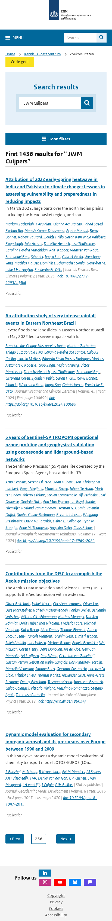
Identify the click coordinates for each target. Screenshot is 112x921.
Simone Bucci (45, 668)
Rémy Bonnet (87, 378)
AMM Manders (73, 771)
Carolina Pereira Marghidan (26, 250)
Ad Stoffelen (30, 655)
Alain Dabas (50, 629)
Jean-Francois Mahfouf (34, 636)
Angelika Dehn (61, 527)
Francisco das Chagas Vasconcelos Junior (35, 345)
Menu (18, 37)
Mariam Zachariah (19, 224)
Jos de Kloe (72, 649)
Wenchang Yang (31, 384)
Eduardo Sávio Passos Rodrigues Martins (73, 358)
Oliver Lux (90, 603)
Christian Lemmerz (67, 603)
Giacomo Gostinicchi (72, 668)
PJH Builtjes (64, 784)
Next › (65, 838)
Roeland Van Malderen (38, 507)
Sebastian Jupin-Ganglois (48, 662)
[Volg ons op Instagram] (45, 882)
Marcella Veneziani (19, 668)
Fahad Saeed (93, 224)
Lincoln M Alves (29, 358)
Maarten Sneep (56, 488)
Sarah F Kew (65, 378)
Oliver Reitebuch (17, 603)
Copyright (56, 895)
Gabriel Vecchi (72, 256)
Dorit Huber (28, 623)
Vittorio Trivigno (43, 688)
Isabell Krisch (41, 603)
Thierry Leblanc (33, 494)
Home (10, 54)
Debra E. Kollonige (67, 520)
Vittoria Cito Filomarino (39, 616)
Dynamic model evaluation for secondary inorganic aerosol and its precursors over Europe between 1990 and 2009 (55, 741)
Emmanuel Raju (17, 256)
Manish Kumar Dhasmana (44, 230)
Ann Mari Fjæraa (56, 501)
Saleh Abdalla (15, 642)
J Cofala (48, 784)
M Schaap (29, 771)
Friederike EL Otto (48, 269)
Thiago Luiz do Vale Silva (24, 352)
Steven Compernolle (62, 494)
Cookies (56, 908)
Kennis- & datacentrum (42, 54)
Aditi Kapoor (58, 250)
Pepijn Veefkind (31, 488)
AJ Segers (93, 771)
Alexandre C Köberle (20, 365)
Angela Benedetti (85, 642)
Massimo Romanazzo (73, 688)
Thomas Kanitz (48, 675)
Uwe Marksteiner (18, 610)
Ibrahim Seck (63, 636)
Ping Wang (49, 655)
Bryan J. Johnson (68, 514)
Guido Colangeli (17, 688)
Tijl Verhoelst (88, 494)
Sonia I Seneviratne (90, 263)
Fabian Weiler (79, 610)
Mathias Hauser (26, 263)
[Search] (102, 38)
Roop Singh (14, 243)
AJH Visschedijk (17, 778)
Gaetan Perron (16, 662)
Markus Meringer (71, 616)
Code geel (20, 61)
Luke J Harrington (19, 269)
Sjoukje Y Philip (43, 378)
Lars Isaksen (36, 642)
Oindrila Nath (30, 501)
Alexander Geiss (73, 675)
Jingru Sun (52, 256)
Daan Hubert (62, 481)
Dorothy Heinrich (57, 243)
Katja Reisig (30, 629)
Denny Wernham (33, 681)
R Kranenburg (49, 771)
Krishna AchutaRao (67, 224)
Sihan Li (37, 256)
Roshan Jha (14, 230)
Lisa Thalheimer (83, 243)
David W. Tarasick (37, 520)
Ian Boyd (77, 501)
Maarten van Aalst (84, 250)
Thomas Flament (73, 629)
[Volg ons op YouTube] (60, 882)
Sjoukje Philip (53, 237)
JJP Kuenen (77, 778)
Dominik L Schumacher (57, 263)
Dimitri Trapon (86, 636)
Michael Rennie (59, 642)
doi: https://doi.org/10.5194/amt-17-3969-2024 (56, 540)
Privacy (56, 901)
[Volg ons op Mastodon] (90, 882)
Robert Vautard (30, 237)
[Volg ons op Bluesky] (75, 882)
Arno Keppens (15, 481)
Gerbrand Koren (17, 378)
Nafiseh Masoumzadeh (50, 610)
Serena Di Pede (39, 481)
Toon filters (59, 138)
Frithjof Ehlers (25, 675)
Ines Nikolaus (49, 623)
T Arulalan (43, 224)
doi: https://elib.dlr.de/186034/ (62, 701)
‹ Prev (15, 838)
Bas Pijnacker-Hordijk (85, 662)
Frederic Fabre (71, 623)
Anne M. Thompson (33, 527)
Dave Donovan (50, 649)
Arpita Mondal (77, 230)
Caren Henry (28, 649)
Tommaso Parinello (30, 694)
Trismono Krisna (60, 681)
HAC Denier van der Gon (48, 778)
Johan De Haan (81, 488)
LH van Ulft (31, 784)
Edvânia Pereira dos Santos (64, 352)
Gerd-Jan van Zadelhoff (77, 655)
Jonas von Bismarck (88, 681)
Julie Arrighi (33, 243)
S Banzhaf (13, 771)
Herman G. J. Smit (71, 507)
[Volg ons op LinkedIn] (45, 873)
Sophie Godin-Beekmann (36, 514)
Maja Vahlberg (94, 237)
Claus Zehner (83, 527)
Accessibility (56, 914)
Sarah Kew (73, 237)
